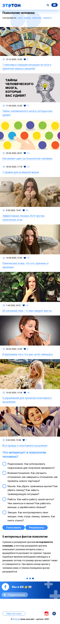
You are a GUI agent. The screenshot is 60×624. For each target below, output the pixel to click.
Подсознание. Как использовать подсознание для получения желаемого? (31, 465)
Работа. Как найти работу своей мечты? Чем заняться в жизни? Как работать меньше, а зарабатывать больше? (31, 503)
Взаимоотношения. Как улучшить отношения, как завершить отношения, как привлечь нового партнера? (33, 476)
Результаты (36, 527)
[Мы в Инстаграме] (46, 613)
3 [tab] (33, 578)
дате (20, 17)
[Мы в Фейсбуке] (54, 613)
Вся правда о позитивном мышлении (24, 445)
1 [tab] (27, 578)
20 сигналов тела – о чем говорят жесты (27, 310)
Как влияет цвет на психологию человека (27, 158)
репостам (36, 17)
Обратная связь (14, 613)
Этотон (16, 619)
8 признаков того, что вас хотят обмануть (27, 354)
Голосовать (13, 527)
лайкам (27, 17)
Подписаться (16, 595)
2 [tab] (30, 578)
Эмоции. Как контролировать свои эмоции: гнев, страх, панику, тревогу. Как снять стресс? (31, 516)
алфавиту (47, 17)
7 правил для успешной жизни (20, 172)
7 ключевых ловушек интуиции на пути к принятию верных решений (26, 66)
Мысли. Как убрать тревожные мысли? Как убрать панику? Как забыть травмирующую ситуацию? (33, 490)
